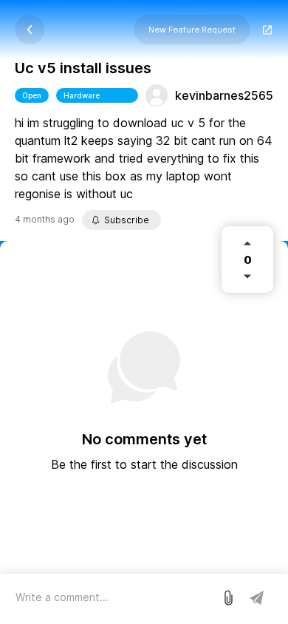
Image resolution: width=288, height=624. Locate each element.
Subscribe (126, 219)
